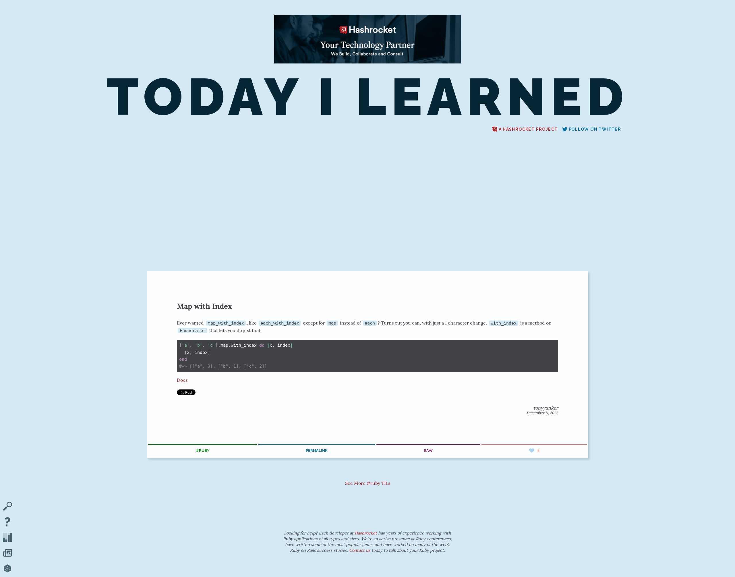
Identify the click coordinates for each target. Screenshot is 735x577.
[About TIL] (7, 522)
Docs (182, 380)
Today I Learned (367, 97)
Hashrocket (366, 533)
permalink (317, 450)
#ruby (202, 450)
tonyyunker (545, 408)
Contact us (359, 550)
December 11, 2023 (542, 412)
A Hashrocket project (528, 129)
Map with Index (204, 306)
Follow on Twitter (595, 129)
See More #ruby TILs (367, 483)
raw (428, 450)
